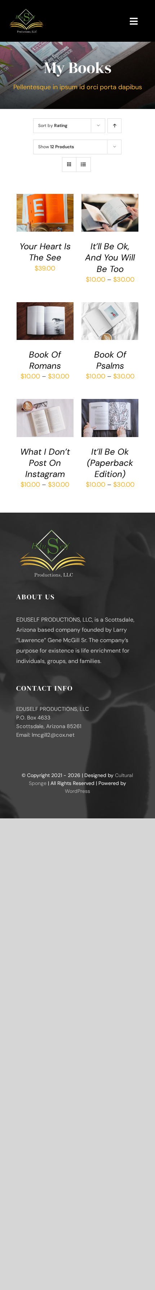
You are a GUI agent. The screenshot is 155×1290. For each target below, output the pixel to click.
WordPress (77, 791)
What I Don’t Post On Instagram (45, 463)
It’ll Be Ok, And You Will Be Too (110, 257)
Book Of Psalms (110, 360)
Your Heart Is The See (45, 252)
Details (32, 218)
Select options (43, 315)
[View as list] (83, 165)
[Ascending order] (114, 125)
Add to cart (40, 211)
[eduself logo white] (26, 10)
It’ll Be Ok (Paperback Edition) (110, 463)
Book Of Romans (45, 360)
